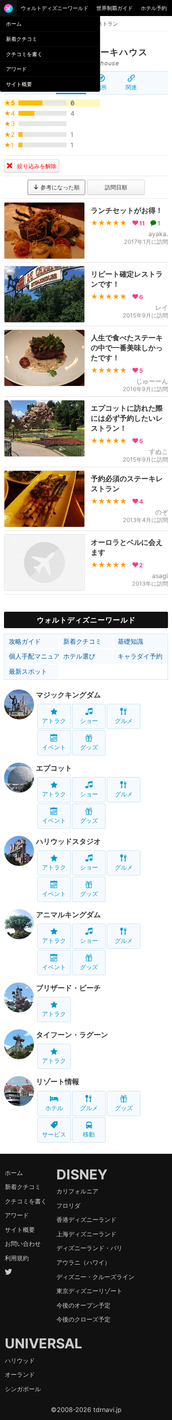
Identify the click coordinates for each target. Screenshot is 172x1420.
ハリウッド (20, 1360)
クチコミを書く (24, 54)
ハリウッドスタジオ (68, 841)
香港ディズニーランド (86, 1219)
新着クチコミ (21, 39)
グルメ (124, 721)
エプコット (54, 768)
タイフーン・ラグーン (72, 1034)
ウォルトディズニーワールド (54, 8)
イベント (54, 747)
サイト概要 (19, 84)
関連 (131, 87)
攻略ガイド (25, 641)
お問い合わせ (23, 1243)
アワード (16, 69)
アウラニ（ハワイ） (83, 1262)
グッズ (89, 747)
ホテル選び (79, 656)
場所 (101, 87)
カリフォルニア (77, 1191)
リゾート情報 (57, 1081)
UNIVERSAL (43, 1343)
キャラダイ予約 (140, 656)
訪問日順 (116, 187)
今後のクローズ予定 (83, 1319)
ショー (89, 721)
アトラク (54, 721)
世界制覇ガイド (114, 8)
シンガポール (23, 1389)
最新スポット (28, 671)
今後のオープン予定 (83, 1305)
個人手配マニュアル (34, 656)
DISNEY (82, 1174)
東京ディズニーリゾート (89, 1291)
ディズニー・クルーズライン (95, 1277)
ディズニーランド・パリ (89, 1248)
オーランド (20, 1374)
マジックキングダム (68, 695)
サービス (54, 1134)
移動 (89, 1134)
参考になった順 (59, 187)
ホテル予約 (154, 8)
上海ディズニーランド (86, 1234)
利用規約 (17, 1258)
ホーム (14, 23)
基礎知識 (130, 641)
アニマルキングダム (68, 914)
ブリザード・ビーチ (68, 988)
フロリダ (68, 1205)
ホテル (54, 1108)
